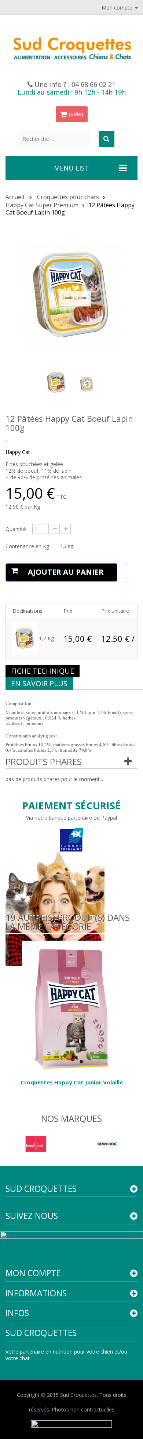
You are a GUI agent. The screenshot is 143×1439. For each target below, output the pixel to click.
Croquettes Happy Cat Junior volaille (72, 1082)
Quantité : (17, 529)
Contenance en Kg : (29, 546)
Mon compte (33, 1273)
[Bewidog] (107, 1143)
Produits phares (44, 761)
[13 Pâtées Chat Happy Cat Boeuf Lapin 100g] (56, 382)
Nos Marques (71, 1118)
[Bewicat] (36, 1143)
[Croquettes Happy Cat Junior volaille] (71, 1005)
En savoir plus (39, 683)
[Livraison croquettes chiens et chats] (72, 47)
